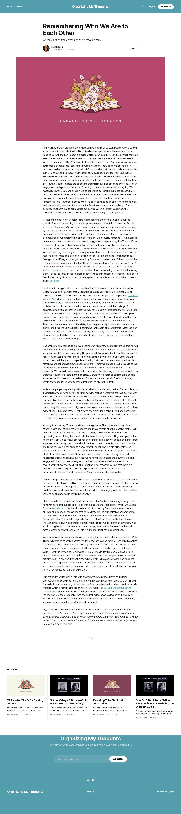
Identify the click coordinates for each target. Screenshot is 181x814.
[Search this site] (143, 7)
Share (132, 48)
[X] (88, 780)
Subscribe (166, 6)
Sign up (90, 791)
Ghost (171, 791)
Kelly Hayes (57, 47)
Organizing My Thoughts (90, 6)
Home (10, 6)
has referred (57, 508)
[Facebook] (93, 780)
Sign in (152, 6)
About (20, 6)
